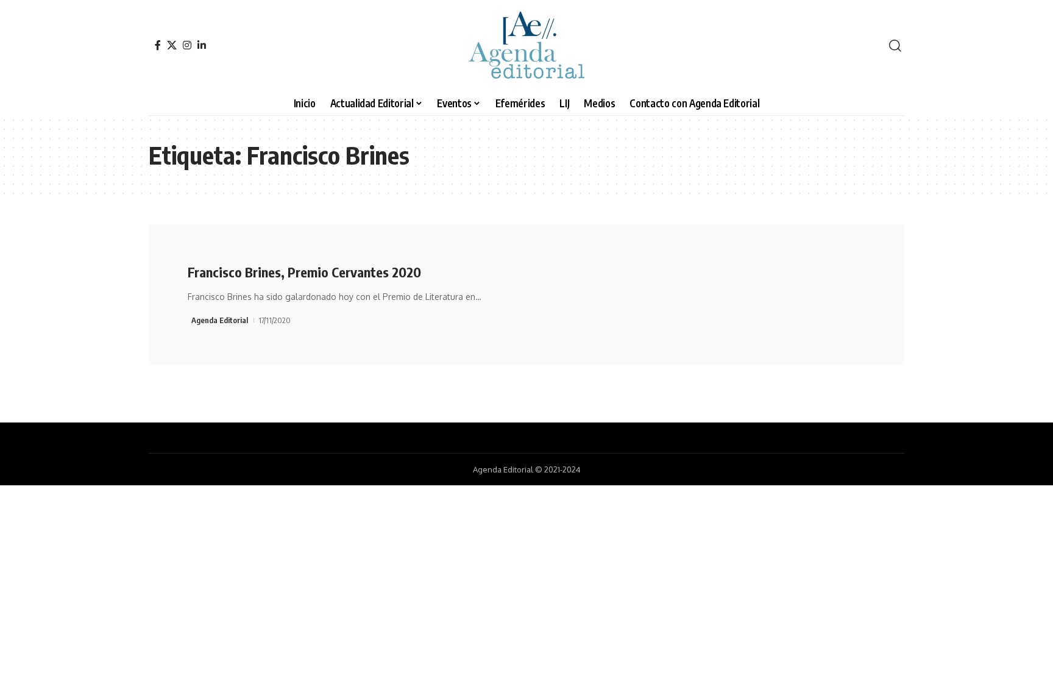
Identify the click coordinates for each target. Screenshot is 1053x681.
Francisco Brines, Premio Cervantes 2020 (304, 271)
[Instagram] (187, 45)
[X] (172, 45)
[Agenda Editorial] (526, 45)
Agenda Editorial (219, 320)
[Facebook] (158, 45)
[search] (895, 45)
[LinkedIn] (201, 45)
